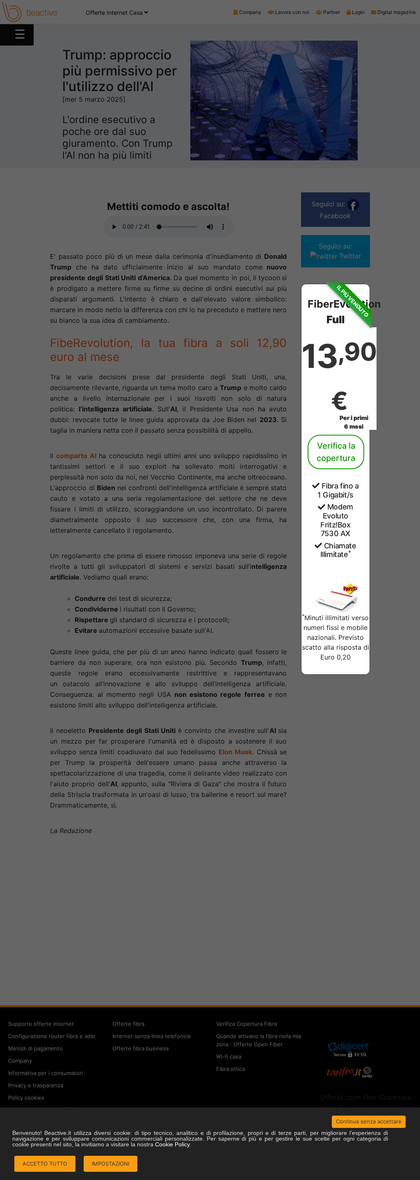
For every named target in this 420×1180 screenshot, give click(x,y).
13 (339, 375)
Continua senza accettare (369, 1121)
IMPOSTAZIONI (110, 1163)
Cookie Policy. (173, 1144)
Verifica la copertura (336, 452)
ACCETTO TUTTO (45, 1163)
